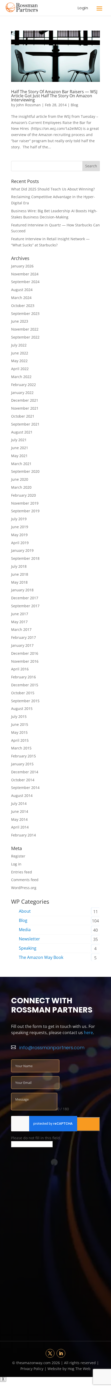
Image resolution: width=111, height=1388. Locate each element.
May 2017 (19, 621)
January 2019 (22, 550)
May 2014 (19, 819)
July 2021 (19, 439)
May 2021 (19, 455)
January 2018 (22, 589)
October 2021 (22, 416)
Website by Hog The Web (68, 1368)
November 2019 (24, 503)
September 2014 (25, 787)
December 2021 (24, 400)
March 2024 (21, 297)
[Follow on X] (50, 1353)
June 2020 (19, 479)
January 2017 (22, 645)
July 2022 (19, 345)
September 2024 (25, 281)
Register (18, 856)
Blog (74, 104)
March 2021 (21, 463)
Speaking (27, 948)
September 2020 (25, 471)
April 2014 (20, 827)
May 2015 (19, 732)
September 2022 (25, 337)
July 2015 (19, 716)
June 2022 (19, 353)
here (88, 1032)
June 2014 (19, 811)
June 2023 (19, 321)
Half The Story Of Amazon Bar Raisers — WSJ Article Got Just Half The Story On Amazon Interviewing (54, 96)
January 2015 (22, 764)
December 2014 (24, 771)
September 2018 (25, 558)
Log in (16, 864)
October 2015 (22, 692)
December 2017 (24, 597)
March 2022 (21, 376)
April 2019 (20, 542)
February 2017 (23, 637)
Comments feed (24, 879)
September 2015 (25, 700)
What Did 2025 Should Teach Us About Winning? (53, 189)
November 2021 (24, 408)
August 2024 (22, 289)
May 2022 (19, 360)
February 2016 (23, 676)
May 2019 (19, 534)
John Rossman (28, 104)
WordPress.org (23, 887)
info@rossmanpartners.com (51, 1047)
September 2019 (25, 510)
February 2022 (23, 384)
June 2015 (19, 724)
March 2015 (21, 748)
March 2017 (21, 629)
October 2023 (22, 305)
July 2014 (19, 803)
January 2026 (22, 266)
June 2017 (19, 613)
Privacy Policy (32, 1368)
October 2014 (22, 779)
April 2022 (20, 368)
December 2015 (24, 684)
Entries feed (21, 872)
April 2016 (20, 669)
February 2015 (23, 756)
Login (83, 8)
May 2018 (19, 582)
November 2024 (24, 274)
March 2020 (21, 487)
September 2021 (25, 424)
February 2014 (23, 835)
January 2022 (22, 392)
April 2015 (20, 740)
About (25, 911)
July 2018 (19, 566)
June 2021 (19, 447)
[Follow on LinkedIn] (61, 1353)
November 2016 (24, 661)
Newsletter (29, 939)
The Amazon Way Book (41, 957)
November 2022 (24, 329)
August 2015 (22, 708)
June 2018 (19, 574)
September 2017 (25, 605)
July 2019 (19, 518)
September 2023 (25, 313)
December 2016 (24, 653)
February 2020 (23, 495)
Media (25, 929)
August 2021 (22, 432)
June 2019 (19, 526)
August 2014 (22, 795)
